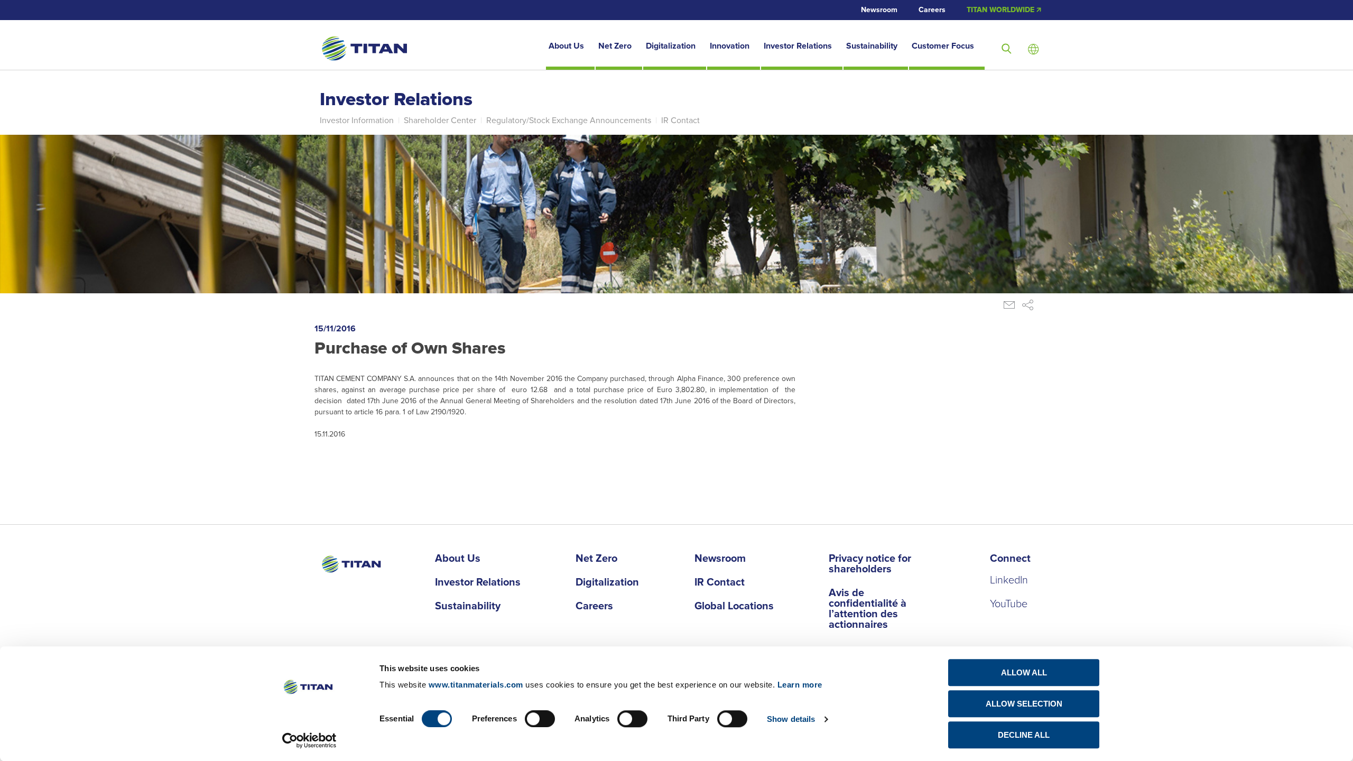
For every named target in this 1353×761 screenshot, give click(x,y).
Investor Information (357, 120)
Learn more (799, 684)
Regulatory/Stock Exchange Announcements (568, 120)
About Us (566, 46)
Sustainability (871, 46)
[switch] (540, 718)
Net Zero (615, 46)
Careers (932, 10)
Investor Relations (798, 46)
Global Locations (734, 606)
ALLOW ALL (1024, 672)
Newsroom (879, 10)
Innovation (729, 46)
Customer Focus (943, 46)
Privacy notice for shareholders (870, 564)
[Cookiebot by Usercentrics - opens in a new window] (309, 740)
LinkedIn (1009, 580)
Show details (791, 718)
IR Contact (680, 120)
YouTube (1008, 604)
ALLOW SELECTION (1024, 703)
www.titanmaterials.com (476, 684)
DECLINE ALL (1024, 734)
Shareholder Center (440, 120)
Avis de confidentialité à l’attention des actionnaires (867, 609)
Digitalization (671, 46)
